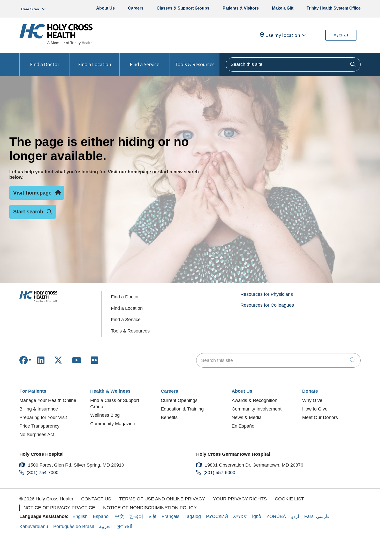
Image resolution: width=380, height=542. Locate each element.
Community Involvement (257, 409)
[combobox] (293, 64)
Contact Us (96, 498)
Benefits (169, 417)
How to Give (315, 409)
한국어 (136, 516)
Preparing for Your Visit (43, 417)
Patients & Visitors (241, 8)
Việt (152, 516)
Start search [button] (28, 211)
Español (101, 516)
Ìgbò (256, 516)
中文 (119, 516)
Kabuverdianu (33, 526)
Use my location (282, 35)
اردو (295, 516)
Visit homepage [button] (32, 193)
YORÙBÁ (276, 516)
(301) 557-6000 (219, 472)
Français (170, 516)
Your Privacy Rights (240, 498)
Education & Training (182, 409)
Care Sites (30, 9)
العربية (105, 526)
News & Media (247, 417)
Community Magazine (112, 423)
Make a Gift (282, 8)
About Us (105, 8)
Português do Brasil (73, 526)
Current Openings (179, 400)
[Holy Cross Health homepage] (56, 43)
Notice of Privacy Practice (59, 507)
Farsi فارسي (317, 516)
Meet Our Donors (320, 417)
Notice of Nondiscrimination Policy (150, 507)
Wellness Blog (105, 415)
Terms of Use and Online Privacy (162, 498)
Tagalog (193, 516)
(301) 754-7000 (42, 472)
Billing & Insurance (38, 409)
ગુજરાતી (124, 526)
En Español (243, 426)
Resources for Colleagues (267, 305)
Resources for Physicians (266, 294)
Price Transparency (39, 426)
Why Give (312, 400)
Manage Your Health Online (47, 400)
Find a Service (144, 64)
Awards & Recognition (254, 400)
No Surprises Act (36, 434)
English (80, 516)
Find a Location (94, 64)
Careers (135, 8)
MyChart (340, 35)
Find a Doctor (44, 64)
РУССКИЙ (217, 516)
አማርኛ (240, 516)
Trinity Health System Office (334, 8)
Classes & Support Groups (183, 8)
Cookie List (289, 498)
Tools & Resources (194, 64)
